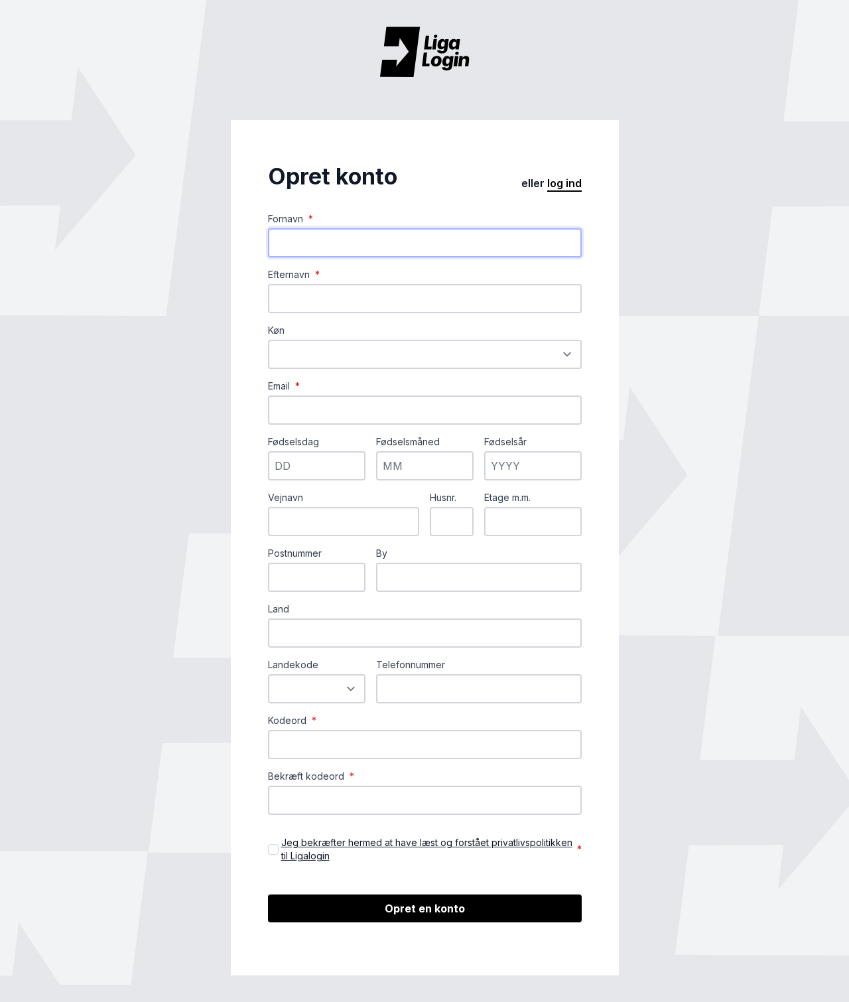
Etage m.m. (507, 497)
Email (284, 386)
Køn (276, 330)
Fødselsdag (293, 441)
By (381, 553)
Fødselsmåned (408, 441)
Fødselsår (505, 441)
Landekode (293, 664)
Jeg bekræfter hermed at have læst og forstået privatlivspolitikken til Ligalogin (426, 849)
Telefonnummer (410, 664)
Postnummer (295, 553)
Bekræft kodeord (311, 776)
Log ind (564, 183)
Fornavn (290, 218)
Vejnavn (285, 497)
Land (278, 608)
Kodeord (292, 720)
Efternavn (294, 274)
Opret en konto (425, 908)
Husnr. (443, 497)
